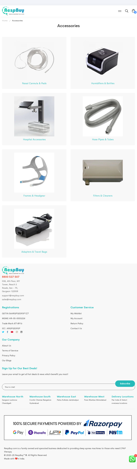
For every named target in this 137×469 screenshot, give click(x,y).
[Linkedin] (21, 332)
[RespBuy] (13, 270)
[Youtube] (12, 332)
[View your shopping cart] (133, 11)
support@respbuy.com (13, 295)
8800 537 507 (10, 277)
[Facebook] (7, 332)
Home (4, 20)
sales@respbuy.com (11, 299)
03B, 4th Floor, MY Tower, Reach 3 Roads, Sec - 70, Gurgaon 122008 (11, 286)
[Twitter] (3, 332)
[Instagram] (17, 332)
